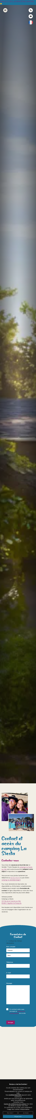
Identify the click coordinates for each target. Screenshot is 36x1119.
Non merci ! (10, 1113)
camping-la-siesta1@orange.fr (11, 880)
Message (9, 983)
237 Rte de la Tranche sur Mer (11, 901)
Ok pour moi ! (18, 1116)
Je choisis (25, 1113)
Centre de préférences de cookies (15, 1104)
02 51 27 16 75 (15, 878)
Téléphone (10, 962)
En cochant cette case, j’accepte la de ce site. (18, 1011)
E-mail (9, 973)
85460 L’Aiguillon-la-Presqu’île (11, 903)
